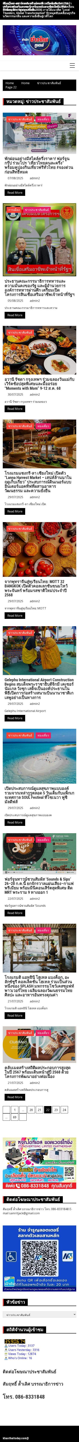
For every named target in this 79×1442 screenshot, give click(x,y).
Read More (14, 193)
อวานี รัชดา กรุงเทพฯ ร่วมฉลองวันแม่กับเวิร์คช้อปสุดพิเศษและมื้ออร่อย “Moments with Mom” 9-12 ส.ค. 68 (39, 383)
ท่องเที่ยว (43, 119)
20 (31, 1110)
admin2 (35, 178)
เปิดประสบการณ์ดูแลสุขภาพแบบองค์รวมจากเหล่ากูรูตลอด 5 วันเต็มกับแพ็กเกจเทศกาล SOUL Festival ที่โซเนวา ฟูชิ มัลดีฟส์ (39, 795)
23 (56, 1110)
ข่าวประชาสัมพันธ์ (20, 119)
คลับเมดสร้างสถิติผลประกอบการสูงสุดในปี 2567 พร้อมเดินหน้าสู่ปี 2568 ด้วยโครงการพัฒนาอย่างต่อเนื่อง (38, 1072)
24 (64, 1110)
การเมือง (14, 210)
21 (39, 1110)
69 (14, 1117)
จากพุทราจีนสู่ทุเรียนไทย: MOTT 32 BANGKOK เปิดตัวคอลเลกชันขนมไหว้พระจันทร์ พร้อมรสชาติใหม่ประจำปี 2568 (36, 588)
